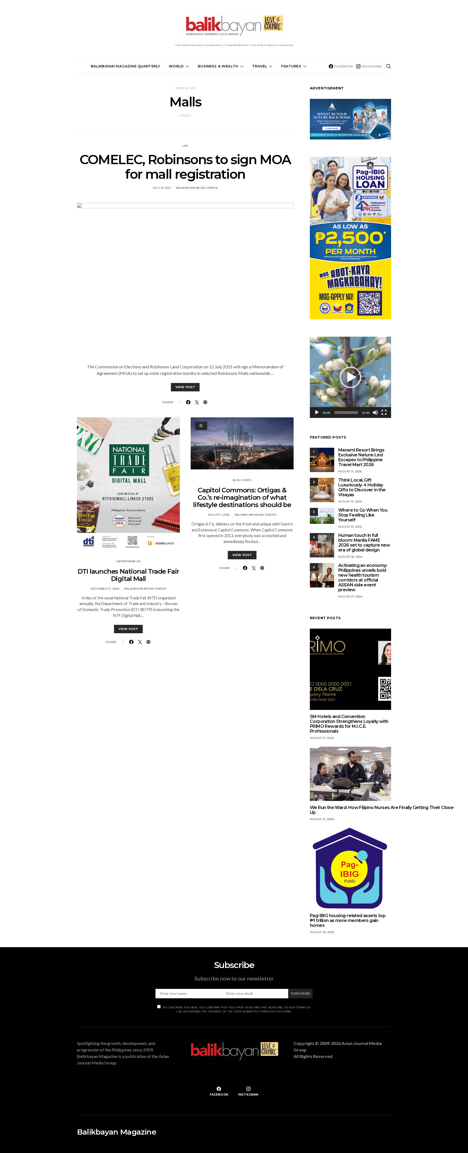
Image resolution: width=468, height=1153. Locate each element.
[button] (350, 377)
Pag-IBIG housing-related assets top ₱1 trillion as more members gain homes (347, 920)
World (176, 66)
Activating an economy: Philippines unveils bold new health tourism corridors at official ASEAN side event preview (362, 577)
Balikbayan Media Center (197, 188)
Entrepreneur (128, 561)
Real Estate (242, 480)
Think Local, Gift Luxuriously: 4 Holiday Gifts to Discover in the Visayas (362, 487)
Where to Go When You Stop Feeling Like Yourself (362, 515)
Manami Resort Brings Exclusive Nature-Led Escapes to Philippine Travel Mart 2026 (361, 457)
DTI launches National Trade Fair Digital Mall (128, 575)
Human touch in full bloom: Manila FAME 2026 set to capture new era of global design (364, 543)
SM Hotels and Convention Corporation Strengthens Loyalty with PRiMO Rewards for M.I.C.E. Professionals (349, 724)
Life (185, 146)
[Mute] (375, 412)
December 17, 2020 (105, 588)
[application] (350, 377)
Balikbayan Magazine (116, 1132)
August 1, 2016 (219, 515)
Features (291, 66)
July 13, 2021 (162, 188)
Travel (259, 66)
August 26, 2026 (322, 932)
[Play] (317, 412)
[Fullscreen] (384, 412)
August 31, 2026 (350, 471)
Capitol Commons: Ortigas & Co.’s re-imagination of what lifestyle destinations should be (242, 497)
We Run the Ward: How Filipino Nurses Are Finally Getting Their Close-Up (382, 810)
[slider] (346, 412)
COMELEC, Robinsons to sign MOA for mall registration (185, 167)
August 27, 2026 (350, 596)
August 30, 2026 (350, 556)
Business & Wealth (218, 66)
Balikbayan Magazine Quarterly (125, 66)
